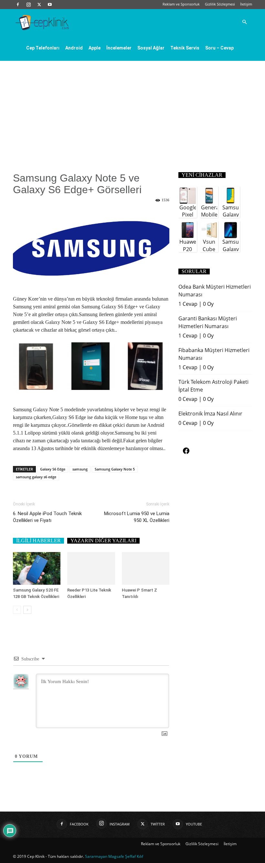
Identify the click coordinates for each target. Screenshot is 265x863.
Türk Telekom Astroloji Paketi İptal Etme (213, 385)
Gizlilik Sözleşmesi (220, 4)
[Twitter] (39, 4)
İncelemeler (119, 47)
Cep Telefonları (42, 47)
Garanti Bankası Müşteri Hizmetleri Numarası (207, 322)
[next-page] (27, 610)
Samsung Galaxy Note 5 (115, 469)
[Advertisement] (132, 109)
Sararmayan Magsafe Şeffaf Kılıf (114, 856)
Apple (95, 47)
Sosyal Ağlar (150, 47)
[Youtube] (50, 4)
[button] (244, 22)
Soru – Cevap (219, 47)
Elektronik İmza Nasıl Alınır (210, 413)
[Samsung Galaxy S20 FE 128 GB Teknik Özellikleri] (36, 568)
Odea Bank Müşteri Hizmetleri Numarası (214, 290)
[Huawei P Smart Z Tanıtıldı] (145, 568)
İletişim (246, 4)
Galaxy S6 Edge (52, 469)
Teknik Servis (184, 47)
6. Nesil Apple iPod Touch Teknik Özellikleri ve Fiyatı (47, 517)
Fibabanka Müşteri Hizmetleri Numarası (213, 354)
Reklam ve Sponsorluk (181, 4)
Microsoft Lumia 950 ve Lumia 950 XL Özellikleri (136, 517)
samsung (80, 469)
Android (74, 47)
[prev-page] (17, 610)
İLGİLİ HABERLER (38, 540)
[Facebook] (18, 4)
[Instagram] (28, 4)
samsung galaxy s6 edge (36, 476)
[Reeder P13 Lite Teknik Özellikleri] (91, 568)
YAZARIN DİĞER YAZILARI (103, 540)
